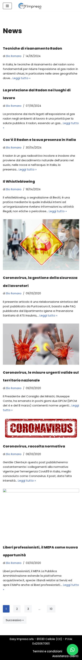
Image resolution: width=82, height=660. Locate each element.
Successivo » (15, 620)
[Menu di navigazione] (7, 6)
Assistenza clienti (65, 656)
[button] (72, 649)
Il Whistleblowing (19, 181)
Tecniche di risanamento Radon (32, 48)
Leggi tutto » (22, 78)
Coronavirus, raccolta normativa (34, 446)
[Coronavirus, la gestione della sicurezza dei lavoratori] (41, 244)
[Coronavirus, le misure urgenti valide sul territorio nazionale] (41, 344)
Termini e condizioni (47, 651)
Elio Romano (14, 56)
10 (51, 609)
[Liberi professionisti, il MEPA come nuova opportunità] (41, 514)
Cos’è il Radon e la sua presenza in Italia (39, 139)
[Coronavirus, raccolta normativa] (41, 428)
